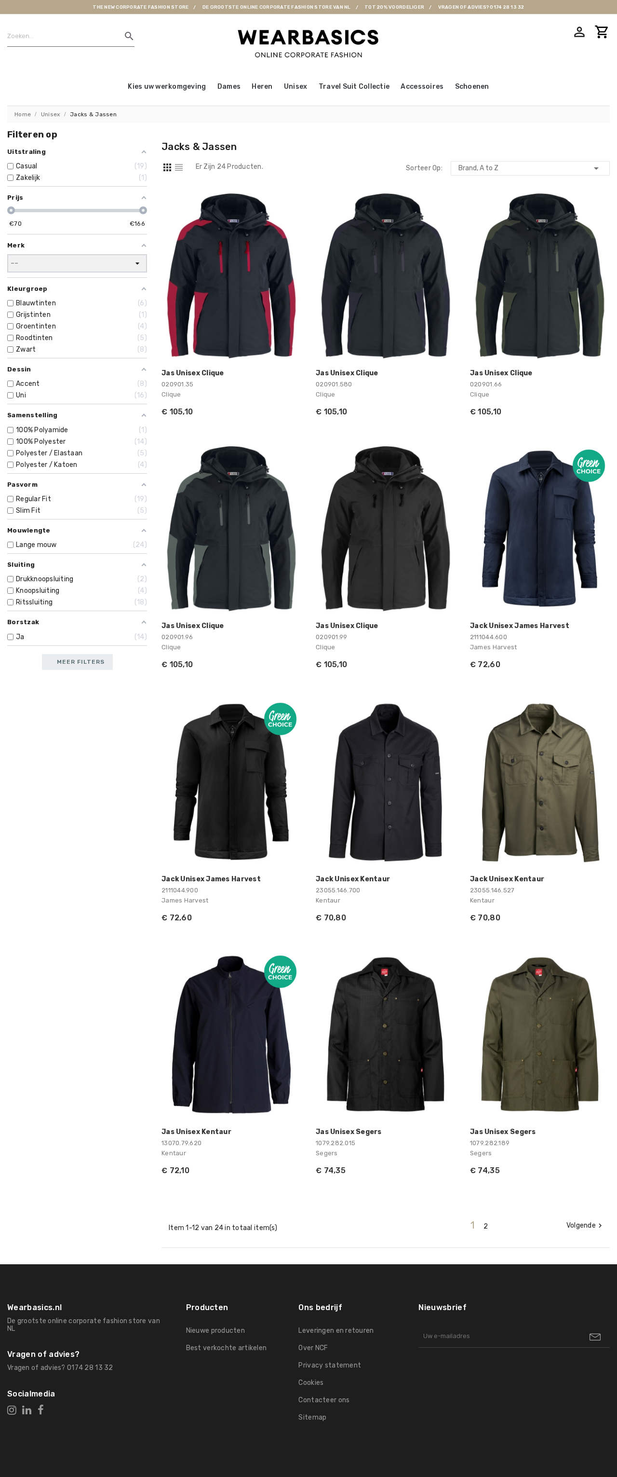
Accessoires (422, 86)
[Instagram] (11, 1410)
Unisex (296, 86)
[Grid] (167, 169)
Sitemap (312, 1417)
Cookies (310, 1383)
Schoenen (472, 86)
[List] (179, 169)
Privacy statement (329, 1365)
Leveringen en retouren (336, 1331)
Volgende (585, 1225)
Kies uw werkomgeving (167, 86)
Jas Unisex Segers (349, 1132)
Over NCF (313, 1348)
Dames (229, 86)
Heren (262, 86)
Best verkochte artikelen (226, 1348)
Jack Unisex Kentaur (353, 879)
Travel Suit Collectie (354, 86)
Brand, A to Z (530, 168)
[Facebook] (41, 1410)
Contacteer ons (323, 1400)
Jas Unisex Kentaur (196, 1132)
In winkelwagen (287, 346)
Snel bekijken (287, 205)
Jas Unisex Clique (192, 373)
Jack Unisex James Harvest (519, 626)
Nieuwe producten (215, 1331)
